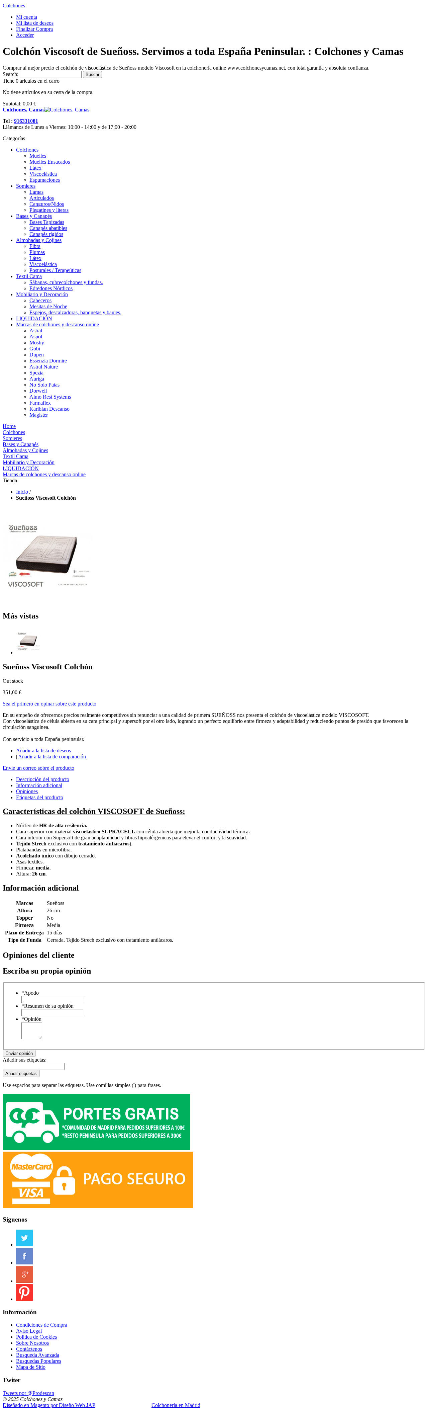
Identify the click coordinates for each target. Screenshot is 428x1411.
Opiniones (27, 791)
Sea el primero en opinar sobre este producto (49, 704)
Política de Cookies (36, 1337)
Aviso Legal (29, 1331)
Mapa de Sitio (30, 1367)
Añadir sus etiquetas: (24, 1060)
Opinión (31, 1019)
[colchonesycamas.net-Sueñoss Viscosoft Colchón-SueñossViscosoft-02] (28, 652)
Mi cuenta (26, 17)
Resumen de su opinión (47, 1006)
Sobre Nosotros (32, 1343)
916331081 (26, 121)
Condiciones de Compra (41, 1325)
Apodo (30, 993)
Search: (10, 74)
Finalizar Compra (34, 29)
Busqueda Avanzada (37, 1355)
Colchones (14, 5)
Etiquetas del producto (39, 797)
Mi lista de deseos (35, 23)
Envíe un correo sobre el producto (38, 768)
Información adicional (39, 785)
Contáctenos (29, 1349)
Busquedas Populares (38, 1361)
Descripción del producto (42, 779)
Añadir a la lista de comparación (52, 756)
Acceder (25, 35)
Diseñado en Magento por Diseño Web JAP (49, 1405)
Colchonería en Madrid (175, 1405)
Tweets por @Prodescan (28, 1393)
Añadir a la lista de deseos (43, 750)
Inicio (22, 492)
